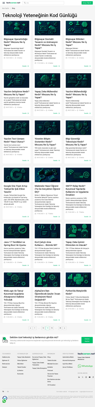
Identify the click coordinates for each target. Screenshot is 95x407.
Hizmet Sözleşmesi (69, 360)
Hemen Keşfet (87, 340)
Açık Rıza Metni (67, 364)
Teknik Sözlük (52, 360)
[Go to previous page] (30, 328)
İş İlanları (20, 370)
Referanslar (6, 364)
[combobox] (44, 2)
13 (43, 328)
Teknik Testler (21, 367)
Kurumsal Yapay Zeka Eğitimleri (39, 358)
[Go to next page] (64, 328)
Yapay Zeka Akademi (24, 357)
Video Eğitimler (22, 360)
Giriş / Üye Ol (87, 3)
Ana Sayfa (5, 8)
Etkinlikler (20, 364)
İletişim (4, 367)
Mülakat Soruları (53, 364)
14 (47, 328)
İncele (24, 66)
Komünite (20, 374)
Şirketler (50, 367)
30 (60, 328)
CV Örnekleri (52, 385)
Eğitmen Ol (5, 360)
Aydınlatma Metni (68, 357)
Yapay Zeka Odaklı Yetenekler (38, 364)
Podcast (50, 370)
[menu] (3, 2)
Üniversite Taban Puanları (53, 375)
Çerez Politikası (68, 367)
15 (52, 328)
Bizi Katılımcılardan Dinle (54, 380)
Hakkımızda (6, 357)
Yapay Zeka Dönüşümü (39, 368)
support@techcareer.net (86, 391)
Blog (13, 8)
